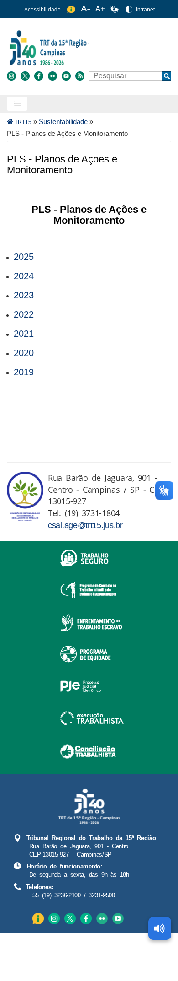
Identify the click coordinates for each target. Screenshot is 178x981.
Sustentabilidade (63, 121)
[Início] (88, 47)
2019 (24, 372)
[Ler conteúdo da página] (159, 928)
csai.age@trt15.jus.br (85, 525)
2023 (24, 295)
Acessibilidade (42, 9)
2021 (24, 334)
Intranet (145, 9)
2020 (24, 353)
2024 (24, 276)
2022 (24, 314)
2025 (24, 257)
